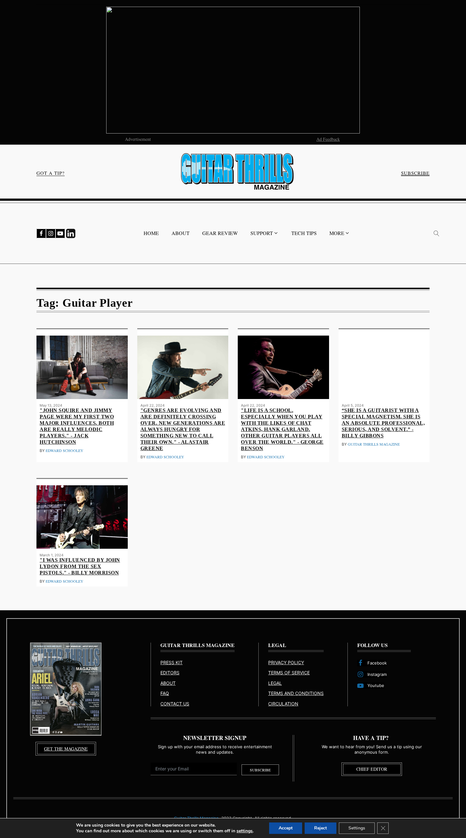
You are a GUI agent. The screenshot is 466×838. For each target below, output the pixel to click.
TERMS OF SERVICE (289, 672)
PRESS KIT (171, 662)
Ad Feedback (328, 139)
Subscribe (260, 769)
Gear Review (220, 233)
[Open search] (436, 233)
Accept (286, 828)
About (181, 233)
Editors (169, 672)
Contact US (174, 703)
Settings (356, 828)
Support (261, 233)
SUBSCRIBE (415, 173)
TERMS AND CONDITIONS (296, 693)
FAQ (164, 693)
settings (244, 831)
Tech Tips (304, 233)
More (336, 233)
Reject (320, 828)
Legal (275, 683)
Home (151, 233)
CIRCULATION (283, 703)
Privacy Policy (286, 662)
